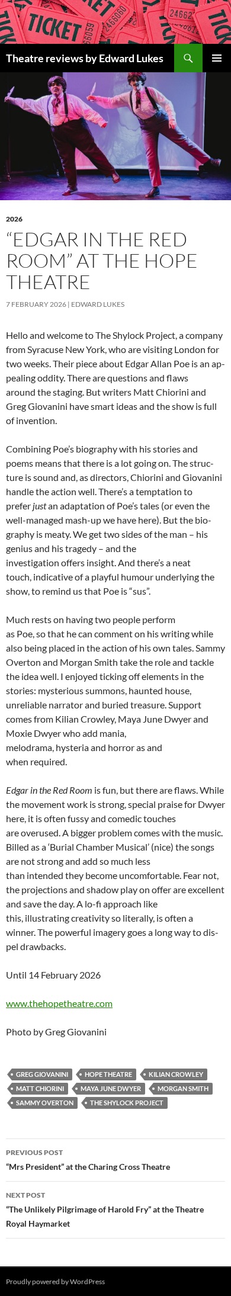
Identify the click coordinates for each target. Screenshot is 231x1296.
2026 (14, 218)
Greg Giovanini (42, 1074)
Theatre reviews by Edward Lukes (84, 58)
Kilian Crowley (176, 1074)
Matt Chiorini (40, 1088)
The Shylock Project (126, 1102)
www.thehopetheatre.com (59, 1003)
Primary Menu (217, 58)
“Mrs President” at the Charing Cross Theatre (88, 1160)
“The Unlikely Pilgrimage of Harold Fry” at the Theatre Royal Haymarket (105, 1209)
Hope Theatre (108, 1074)
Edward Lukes (97, 304)
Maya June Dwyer (111, 1088)
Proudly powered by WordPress (55, 1281)
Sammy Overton (44, 1102)
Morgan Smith (183, 1088)
